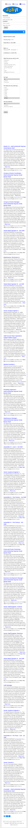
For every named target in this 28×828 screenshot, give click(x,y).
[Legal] (12, 70)
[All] (12, 79)
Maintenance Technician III (11, 257)
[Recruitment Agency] (12, 106)
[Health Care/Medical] (12, 66)
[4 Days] (12, 93)
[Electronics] (12, 60)
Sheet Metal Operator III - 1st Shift (14, 284)
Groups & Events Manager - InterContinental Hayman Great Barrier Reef (13, 203)
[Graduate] (12, 63)
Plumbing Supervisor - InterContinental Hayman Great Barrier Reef (13, 391)
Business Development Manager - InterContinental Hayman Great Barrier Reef (14, 579)
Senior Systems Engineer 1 (12, 472)
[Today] (12, 87)
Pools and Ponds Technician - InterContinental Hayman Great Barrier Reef (13, 551)
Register (14, 821)
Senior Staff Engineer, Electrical (13, 633)
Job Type (6, 77)
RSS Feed (19, 821)
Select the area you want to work (11, 58)
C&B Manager (8, 685)
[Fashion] (12, 62)
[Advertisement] (14, 131)
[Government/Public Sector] (12, 64)
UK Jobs (16, 4)
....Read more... (7, 167)
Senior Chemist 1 (9, 762)
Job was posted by (8, 101)
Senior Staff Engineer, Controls (13, 606)
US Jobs (9, 4)
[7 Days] (12, 95)
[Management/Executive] (12, 72)
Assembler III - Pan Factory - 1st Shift (15, 497)
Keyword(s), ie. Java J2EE (10, 42)
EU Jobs (23, 4)
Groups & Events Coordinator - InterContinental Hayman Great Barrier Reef (13, 175)
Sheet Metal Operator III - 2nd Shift (14, 230)
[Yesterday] (12, 89)
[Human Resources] (12, 67)
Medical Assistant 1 (9, 364)
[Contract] (12, 80)
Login (11, 821)
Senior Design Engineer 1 (11, 311)
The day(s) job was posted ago (11, 85)
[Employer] (12, 105)
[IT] (12, 69)
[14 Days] (12, 96)
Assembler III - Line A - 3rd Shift (13, 447)
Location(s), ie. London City (10, 52)
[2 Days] (12, 90)
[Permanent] (12, 82)
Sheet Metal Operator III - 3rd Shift (14, 658)
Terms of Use (6, 821)
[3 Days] (12, 92)
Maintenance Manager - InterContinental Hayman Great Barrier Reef (13, 420)
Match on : (6, 48)
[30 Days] (12, 98)
